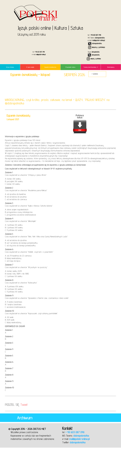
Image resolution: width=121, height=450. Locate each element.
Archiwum (24, 417)
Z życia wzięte (30, 67)
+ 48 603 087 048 (95, 35)
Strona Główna (10, 67)
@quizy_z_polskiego (98, 47)
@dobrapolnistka (14, 103)
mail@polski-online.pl (98, 40)
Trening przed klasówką (90, 67)
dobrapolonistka (100, 38)
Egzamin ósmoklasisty (50, 67)
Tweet (24, 404)
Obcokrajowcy (110, 67)
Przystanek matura (70, 67)
